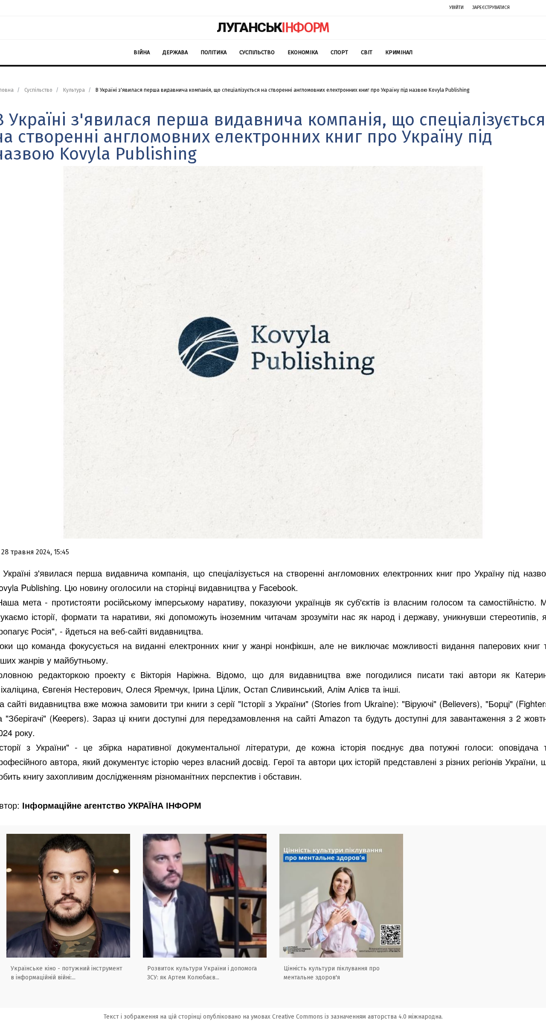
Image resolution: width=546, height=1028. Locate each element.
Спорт (339, 52)
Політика (213, 52)
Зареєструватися (491, 7)
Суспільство (257, 52)
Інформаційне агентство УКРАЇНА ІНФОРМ (111, 805)
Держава (175, 52)
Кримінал (398, 52)
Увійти (456, 7)
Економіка (303, 52)
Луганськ (273, 27)
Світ (366, 52)
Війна (142, 52)
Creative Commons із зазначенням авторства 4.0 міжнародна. (357, 1016)
